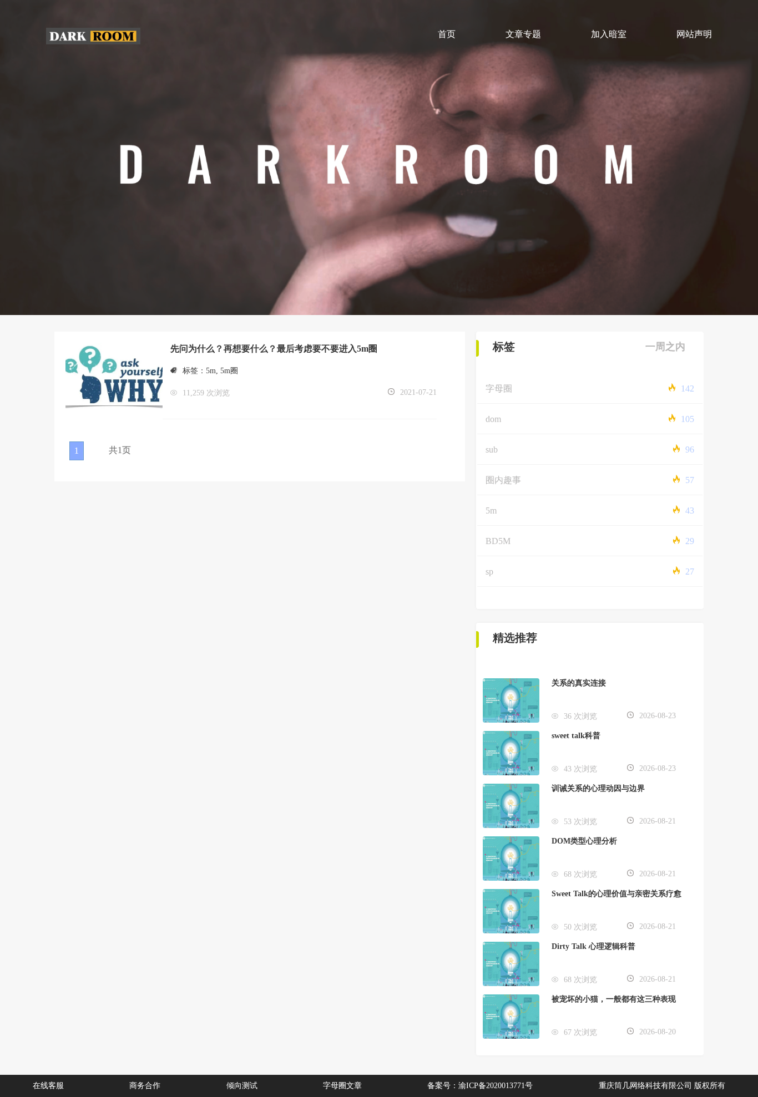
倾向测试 (241, 1085)
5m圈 (229, 371)
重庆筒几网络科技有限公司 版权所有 (662, 1085)
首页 (447, 34)
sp (489, 571)
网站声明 (694, 34)
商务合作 (144, 1085)
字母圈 (499, 388)
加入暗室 (608, 34)
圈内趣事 (503, 480)
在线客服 (48, 1085)
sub (492, 449)
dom (493, 419)
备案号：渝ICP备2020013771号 (480, 1085)
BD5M (498, 541)
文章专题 (523, 34)
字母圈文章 (342, 1085)
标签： (194, 371)
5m (211, 371)
